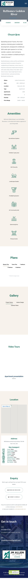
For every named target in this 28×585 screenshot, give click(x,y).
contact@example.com (20, 509)
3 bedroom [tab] (18, 267)
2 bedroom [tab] (10, 267)
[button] (14, 363)
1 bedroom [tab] (22, 264)
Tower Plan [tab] (14, 264)
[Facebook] (1, 549)
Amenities (17, 22)
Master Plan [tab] (6, 264)
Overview (8, 22)
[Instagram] (6, 549)
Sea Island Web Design (18, 574)
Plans (24, 22)
